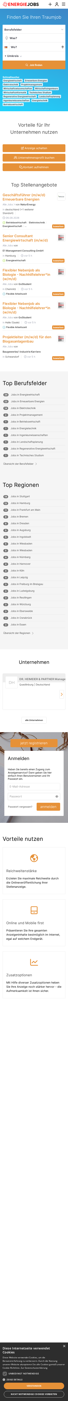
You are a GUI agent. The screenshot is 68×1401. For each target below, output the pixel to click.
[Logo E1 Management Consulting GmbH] (61, 238)
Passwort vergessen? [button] (20, 806)
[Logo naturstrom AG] (61, 197)
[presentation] (50, 4)
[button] (61, 55)
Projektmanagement (31, 84)
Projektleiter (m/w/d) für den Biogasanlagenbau (27, 339)
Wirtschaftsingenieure (46, 88)
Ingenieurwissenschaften (16, 100)
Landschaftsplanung (49, 96)
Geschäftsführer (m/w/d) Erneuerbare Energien (24, 197)
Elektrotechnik (10, 84)
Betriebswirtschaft (13, 104)
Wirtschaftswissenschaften (17, 88)
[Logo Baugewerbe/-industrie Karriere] (61, 339)
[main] (34, 510)
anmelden (48, 807)
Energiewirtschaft (12, 80)
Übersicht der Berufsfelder (18, 463)
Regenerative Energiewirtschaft (19, 96)
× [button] (64, 1346)
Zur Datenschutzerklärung (34, 1367)
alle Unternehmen (34, 720)
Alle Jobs (8, 204)
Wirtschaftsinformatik (14, 92)
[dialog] (34, 1372)
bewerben (58, 226)
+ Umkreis (12, 56)
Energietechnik (39, 100)
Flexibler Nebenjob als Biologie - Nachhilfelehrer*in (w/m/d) (26, 274)
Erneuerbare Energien (36, 80)
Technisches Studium (40, 92)
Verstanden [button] (34, 1385)
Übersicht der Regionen (16, 632)
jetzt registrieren (34, 743)
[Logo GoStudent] (61, 272)
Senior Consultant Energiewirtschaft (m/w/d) (25, 238)
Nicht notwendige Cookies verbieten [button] (34, 1394)
